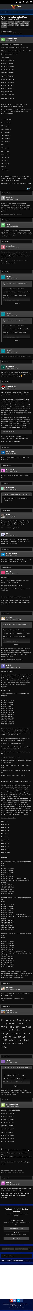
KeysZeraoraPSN (22, 283)
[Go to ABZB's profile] (3, 534)
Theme (18, 1304)
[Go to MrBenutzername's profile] (3, 554)
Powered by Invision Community (16, 1307)
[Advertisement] (16, 1282)
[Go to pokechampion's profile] (3, 387)
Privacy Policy (24, 1304)
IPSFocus (12, 1304)
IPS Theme (6, 1304)
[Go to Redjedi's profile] (3, 666)
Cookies (20, 1305)
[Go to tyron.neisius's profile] (3, 470)
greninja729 (22, 494)
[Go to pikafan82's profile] (3, 277)
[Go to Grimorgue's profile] (3, 988)
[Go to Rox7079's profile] (3, 618)
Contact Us (14, 1305)
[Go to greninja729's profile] (3, 452)
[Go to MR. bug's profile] (3, 572)
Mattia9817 (22, 1067)
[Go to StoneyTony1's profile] (3, 198)
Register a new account (16, 1228)
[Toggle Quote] (4, 283)
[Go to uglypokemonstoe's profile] (3, 1105)
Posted (11, 40)
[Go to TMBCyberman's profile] (3, 516)
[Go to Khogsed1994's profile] (3, 367)
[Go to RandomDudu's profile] (3, 247)
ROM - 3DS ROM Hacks (15, 33)
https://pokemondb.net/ (21, 438)
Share (8, 1249)
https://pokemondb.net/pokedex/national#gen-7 (17, 1150)
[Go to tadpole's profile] (3, 1183)
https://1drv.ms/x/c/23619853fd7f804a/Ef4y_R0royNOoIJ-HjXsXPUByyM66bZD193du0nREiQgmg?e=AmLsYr (16, 1195)
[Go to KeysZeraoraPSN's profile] (3, 39)
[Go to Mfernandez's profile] (3, 488)
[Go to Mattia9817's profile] (3, 1011)
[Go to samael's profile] (3, 1061)
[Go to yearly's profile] (3, 225)
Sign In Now (16, 1238)
